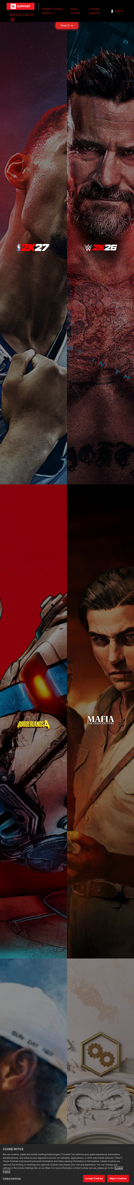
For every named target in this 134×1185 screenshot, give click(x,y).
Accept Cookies (94, 1178)
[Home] (21, 6)
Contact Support (94, 11)
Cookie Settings (12, 1178)
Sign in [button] (119, 11)
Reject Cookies (118, 1178)
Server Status (21, 15)
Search (65, 25)
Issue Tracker (75, 11)
